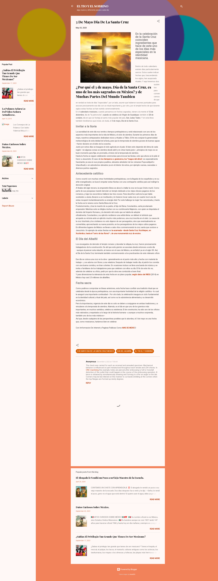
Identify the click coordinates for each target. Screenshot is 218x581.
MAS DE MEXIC (128, 328)
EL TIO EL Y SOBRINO (144, 351)
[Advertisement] (175, 54)
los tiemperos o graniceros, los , (122, 159)
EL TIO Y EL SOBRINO (92, 6)
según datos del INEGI (141, 274)
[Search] (181, 7)
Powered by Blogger (128, 569)
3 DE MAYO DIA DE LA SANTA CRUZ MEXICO (95, 351)
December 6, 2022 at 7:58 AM (107, 362)
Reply (88, 383)
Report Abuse (8, 206)
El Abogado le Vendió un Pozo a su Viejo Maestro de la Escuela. (110, 477)
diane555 (132, 574)
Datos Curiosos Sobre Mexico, (92, 507)
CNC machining (92, 370)
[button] (158, 21)
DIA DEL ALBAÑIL (124, 351)
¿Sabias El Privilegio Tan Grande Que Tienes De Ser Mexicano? (111, 536)
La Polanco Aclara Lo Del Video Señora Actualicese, (13, 111)
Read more (155, 499)
